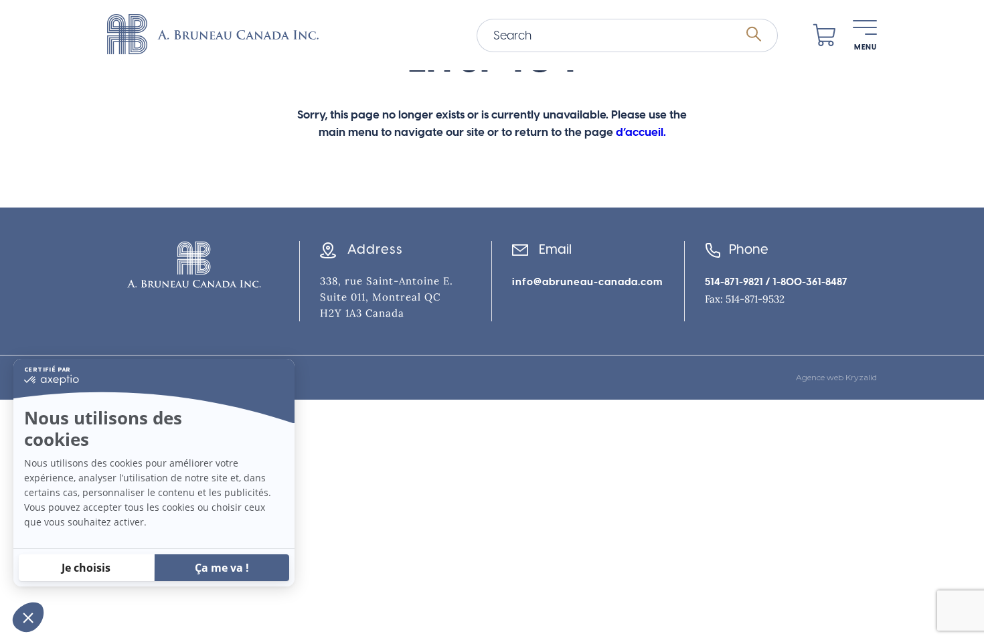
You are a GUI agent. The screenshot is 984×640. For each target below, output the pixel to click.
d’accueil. (641, 132)
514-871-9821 (734, 282)
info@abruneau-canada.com (587, 282)
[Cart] (824, 35)
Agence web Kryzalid (836, 378)
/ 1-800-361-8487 (805, 282)
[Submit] (754, 34)
